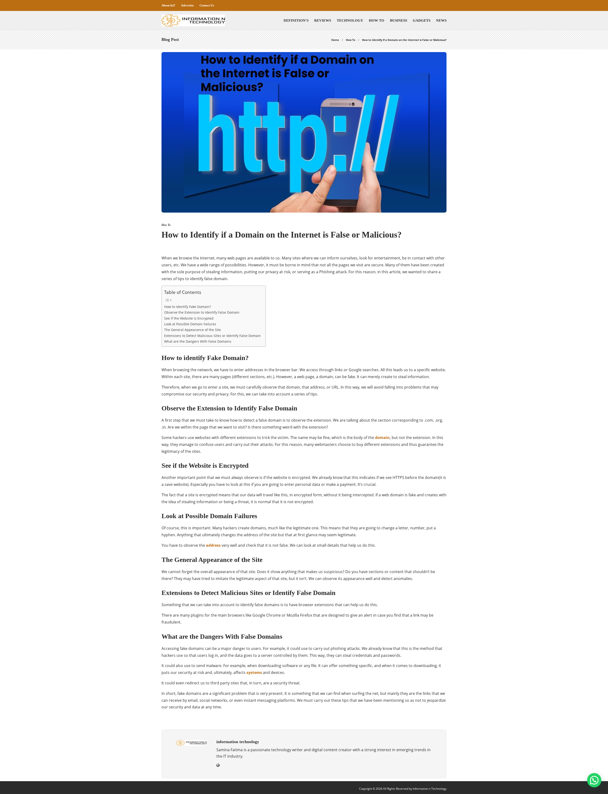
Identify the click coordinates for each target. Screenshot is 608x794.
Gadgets (421, 20)
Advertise (187, 5)
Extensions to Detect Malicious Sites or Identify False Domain (212, 335)
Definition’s (296, 20)
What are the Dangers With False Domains (197, 341)
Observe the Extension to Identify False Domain (201, 312)
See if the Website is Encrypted (189, 318)
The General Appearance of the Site (192, 329)
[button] (594, 780)
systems (254, 672)
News (441, 20)
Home (335, 40)
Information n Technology (429, 789)
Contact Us (207, 5)
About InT (168, 5)
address (213, 545)
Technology (350, 20)
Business (398, 20)
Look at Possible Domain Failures (190, 324)
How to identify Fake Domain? (187, 306)
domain (382, 437)
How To (376, 20)
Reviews (322, 20)
